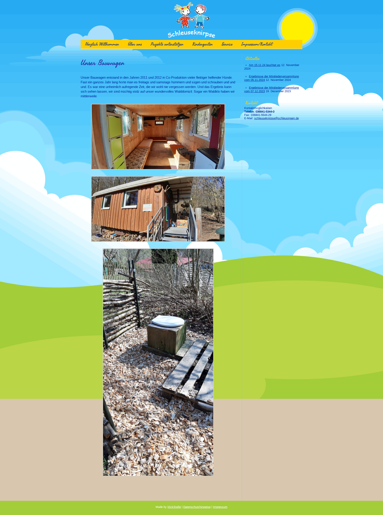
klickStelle (174, 507)
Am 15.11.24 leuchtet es (264, 65)
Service (227, 44)
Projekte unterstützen (167, 44)
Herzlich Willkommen (102, 44)
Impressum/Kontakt (256, 44)
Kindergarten (202, 44)
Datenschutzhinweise (197, 507)
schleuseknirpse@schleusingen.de (276, 118)
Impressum (220, 507)
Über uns (135, 44)
